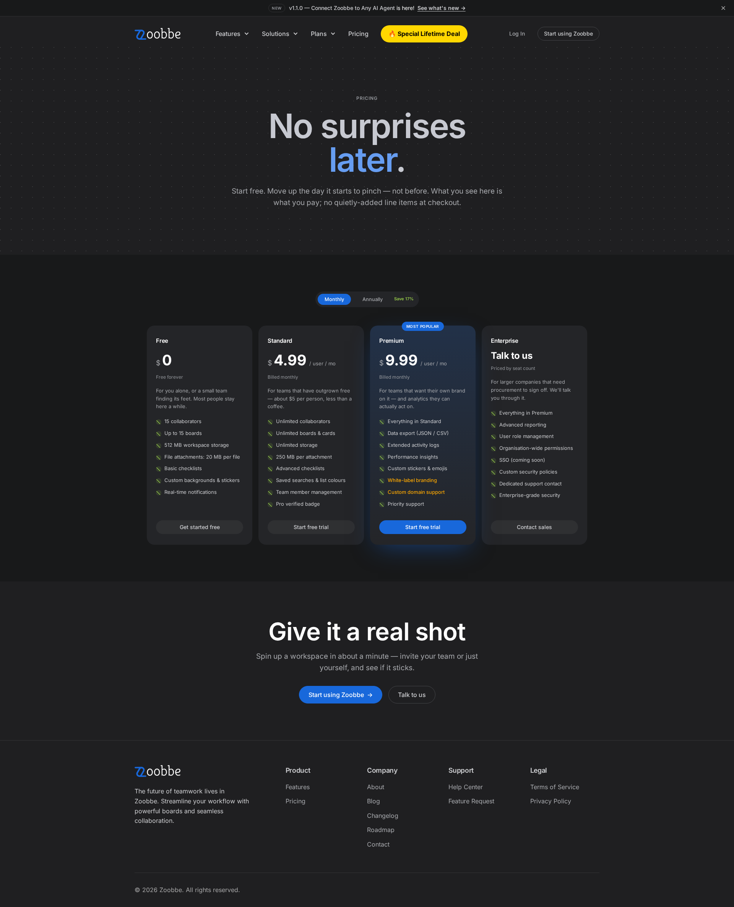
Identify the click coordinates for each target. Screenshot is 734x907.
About (375, 787)
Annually (372, 299)
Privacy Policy (550, 801)
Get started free (200, 527)
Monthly (334, 299)
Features (228, 33)
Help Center (465, 787)
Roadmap (381, 830)
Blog (373, 801)
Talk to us (412, 695)
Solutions (275, 33)
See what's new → (441, 8)
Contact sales (534, 527)
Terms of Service (554, 787)
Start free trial (311, 527)
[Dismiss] (723, 8)
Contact (378, 844)
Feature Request (471, 801)
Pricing (358, 33)
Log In (517, 33)
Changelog (382, 815)
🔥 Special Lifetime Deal (424, 33)
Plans (319, 33)
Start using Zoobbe (568, 33)
